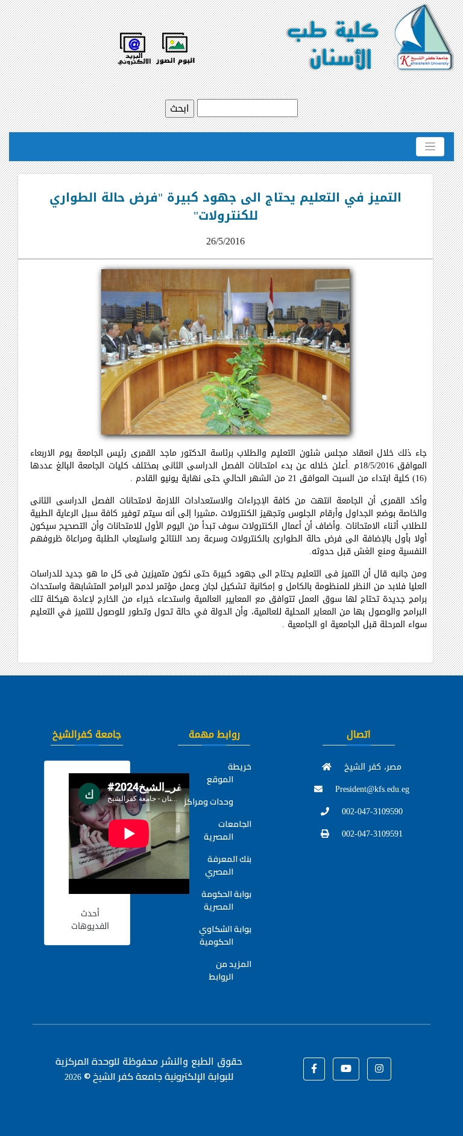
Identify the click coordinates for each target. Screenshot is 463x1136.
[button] (314, 1069)
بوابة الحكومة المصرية (226, 900)
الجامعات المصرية (227, 830)
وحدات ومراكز (208, 801)
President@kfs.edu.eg (370, 789)
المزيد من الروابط (230, 970)
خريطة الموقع (229, 773)
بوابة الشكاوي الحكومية (225, 935)
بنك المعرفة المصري (228, 865)
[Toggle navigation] (430, 146)
